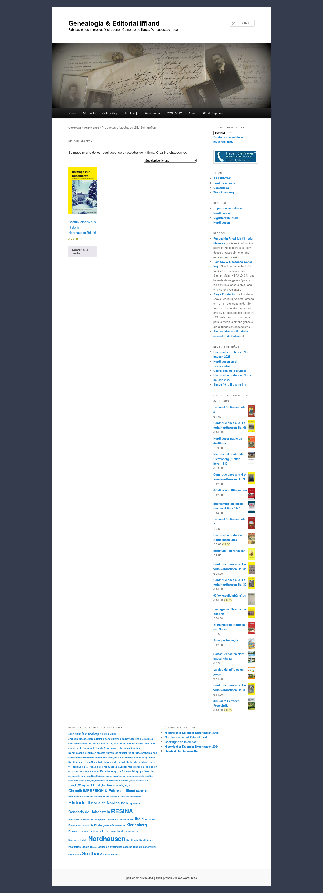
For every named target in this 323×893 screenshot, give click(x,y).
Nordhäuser (146, 840)
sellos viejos (109, 733)
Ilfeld (139, 818)
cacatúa (127, 846)
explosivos (74, 854)
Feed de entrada (224, 183)
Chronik (75, 790)
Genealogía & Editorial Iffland (114, 23)
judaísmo (150, 819)
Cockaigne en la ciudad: (229, 370)
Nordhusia (132, 840)
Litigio (85, 846)
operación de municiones (123, 831)
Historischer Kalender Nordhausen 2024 (192, 746)
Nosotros (120, 825)
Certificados (110, 854)
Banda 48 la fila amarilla (229, 384)
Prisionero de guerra (80, 831)
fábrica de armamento (110, 846)
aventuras (87, 796)
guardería (108, 825)
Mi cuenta (89, 113)
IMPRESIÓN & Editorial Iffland (109, 790)
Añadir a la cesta (80, 251)
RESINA (122, 811)
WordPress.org (223, 192)
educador (99, 796)
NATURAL (142, 791)
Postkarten (74, 846)
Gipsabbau (135, 803)
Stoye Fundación (224, 294)
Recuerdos (74, 796)
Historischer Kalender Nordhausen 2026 (192, 733)
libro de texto (100, 831)
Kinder (98, 825)
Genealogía (91, 733)
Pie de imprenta (213, 113)
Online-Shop (91, 128)
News (192, 113)
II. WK (130, 819)
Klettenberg (136, 824)
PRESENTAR (222, 178)
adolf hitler (74, 733)
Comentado (221, 188)
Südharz (92, 853)
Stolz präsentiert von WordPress (176, 878)
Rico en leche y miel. (145, 846)
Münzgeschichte (77, 840)
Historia (77, 802)
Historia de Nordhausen (107, 802)
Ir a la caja (131, 113)
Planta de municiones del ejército (87, 819)
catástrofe (87, 825)
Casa (72, 113)
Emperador (74, 825)
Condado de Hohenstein (89, 811)
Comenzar (74, 128)
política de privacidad (139, 878)
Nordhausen (106, 838)
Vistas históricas (117, 819)
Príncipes (135, 796)
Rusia (93, 846)
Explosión (123, 796)
